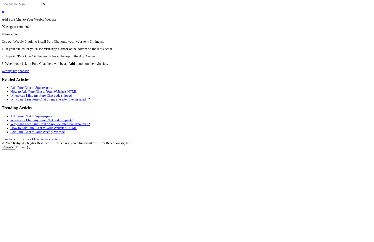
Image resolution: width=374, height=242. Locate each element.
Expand (21, 147)
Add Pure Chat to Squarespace (31, 87)
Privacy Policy (50, 139)
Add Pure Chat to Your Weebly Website (37, 132)
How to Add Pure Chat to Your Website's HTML (43, 91)
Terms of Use (30, 139)
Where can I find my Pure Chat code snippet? (41, 95)
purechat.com (11, 139)
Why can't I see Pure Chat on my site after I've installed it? (50, 99)
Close (7, 147)
